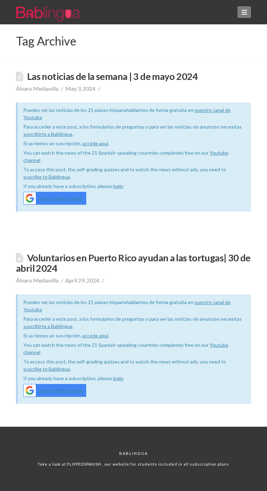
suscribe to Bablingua (46, 177)
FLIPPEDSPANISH (84, 464)
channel (31, 160)
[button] (244, 12)
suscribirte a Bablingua (47, 134)
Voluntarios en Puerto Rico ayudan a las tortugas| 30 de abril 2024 (133, 263)
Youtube (219, 153)
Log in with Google (60, 198)
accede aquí (95, 143)
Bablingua (133, 453)
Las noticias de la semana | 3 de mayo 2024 (112, 76)
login (118, 186)
